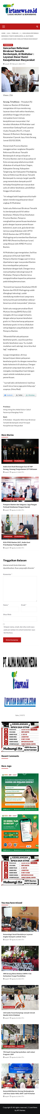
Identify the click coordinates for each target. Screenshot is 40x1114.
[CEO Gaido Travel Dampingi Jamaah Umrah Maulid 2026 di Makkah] (20, 997)
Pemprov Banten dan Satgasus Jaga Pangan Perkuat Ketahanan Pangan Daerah (20, 505)
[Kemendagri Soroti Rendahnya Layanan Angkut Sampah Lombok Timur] (20, 919)
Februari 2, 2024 (17, 64)
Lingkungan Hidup (9, 1046)
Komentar (7, 574)
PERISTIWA (7, 968)
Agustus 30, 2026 (16, 940)
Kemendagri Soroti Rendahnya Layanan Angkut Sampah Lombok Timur (18, 935)
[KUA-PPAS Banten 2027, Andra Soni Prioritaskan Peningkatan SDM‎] (20, 527)
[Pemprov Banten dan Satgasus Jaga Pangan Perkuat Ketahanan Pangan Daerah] (20, 489)
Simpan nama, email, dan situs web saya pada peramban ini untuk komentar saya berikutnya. (19, 630)
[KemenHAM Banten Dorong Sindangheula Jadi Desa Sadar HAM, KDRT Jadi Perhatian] (20, 1075)
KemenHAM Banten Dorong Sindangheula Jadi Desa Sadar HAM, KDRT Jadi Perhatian (19, 1092)
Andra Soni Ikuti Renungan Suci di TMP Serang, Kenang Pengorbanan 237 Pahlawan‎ (20, 467)
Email (23, 605)
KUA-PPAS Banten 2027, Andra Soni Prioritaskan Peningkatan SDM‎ (16, 543)
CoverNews (32, 1107)
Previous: (17, 410)
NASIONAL (7, 929)
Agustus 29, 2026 (16, 979)
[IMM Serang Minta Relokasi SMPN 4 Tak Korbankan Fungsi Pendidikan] (20, 958)
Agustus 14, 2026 (16, 548)
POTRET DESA (8, 1085)
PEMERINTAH (8, 45)
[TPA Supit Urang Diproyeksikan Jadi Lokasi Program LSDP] (20, 1036)
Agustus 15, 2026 (16, 510)
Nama (6, 605)
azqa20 (7, 64)
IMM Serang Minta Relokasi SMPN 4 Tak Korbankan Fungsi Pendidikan (17, 975)
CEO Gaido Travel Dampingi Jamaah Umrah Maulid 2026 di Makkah (19, 1014)
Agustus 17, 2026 (16, 472)
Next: (19, 421)
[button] (3, 26)
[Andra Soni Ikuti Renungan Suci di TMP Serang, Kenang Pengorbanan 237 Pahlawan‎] (20, 451)
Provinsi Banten (19, 461)
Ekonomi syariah (9, 1007)
